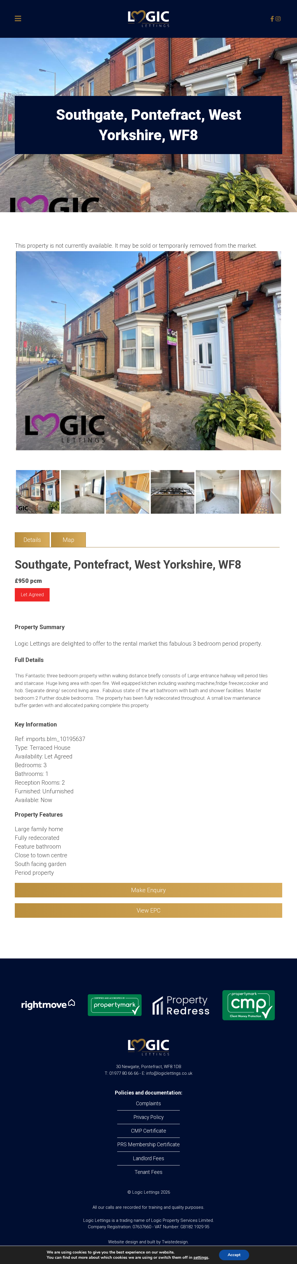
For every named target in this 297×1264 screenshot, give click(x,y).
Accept (234, 1255)
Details (32, 539)
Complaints (148, 1103)
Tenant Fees (148, 1172)
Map (68, 539)
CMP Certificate (148, 1131)
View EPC (149, 910)
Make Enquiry (148, 890)
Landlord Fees (148, 1158)
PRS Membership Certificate (148, 1144)
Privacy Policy (148, 1117)
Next (290, 356)
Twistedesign (175, 1242)
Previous (7, 356)
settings (200, 1257)
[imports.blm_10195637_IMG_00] (148, 350)
